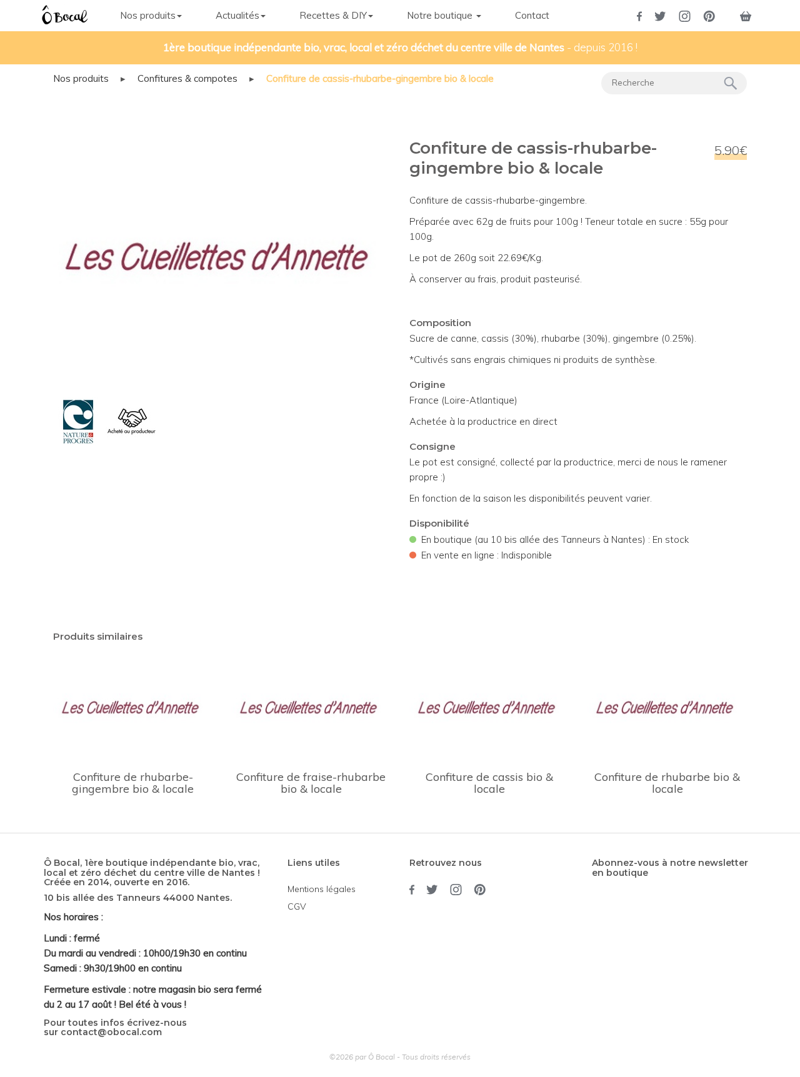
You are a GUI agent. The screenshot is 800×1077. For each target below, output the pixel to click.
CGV (297, 906)
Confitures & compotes (188, 78)
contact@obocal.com (111, 1032)
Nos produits (81, 78)
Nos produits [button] (148, 15)
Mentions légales (322, 889)
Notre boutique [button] (441, 15)
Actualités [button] (237, 15)
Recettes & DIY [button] (333, 15)
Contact (532, 15)
